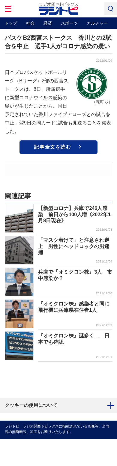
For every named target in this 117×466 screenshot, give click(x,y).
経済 (48, 23)
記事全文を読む (52, 146)
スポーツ (69, 23)
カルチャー (97, 23)
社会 (30, 23)
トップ (10, 23)
